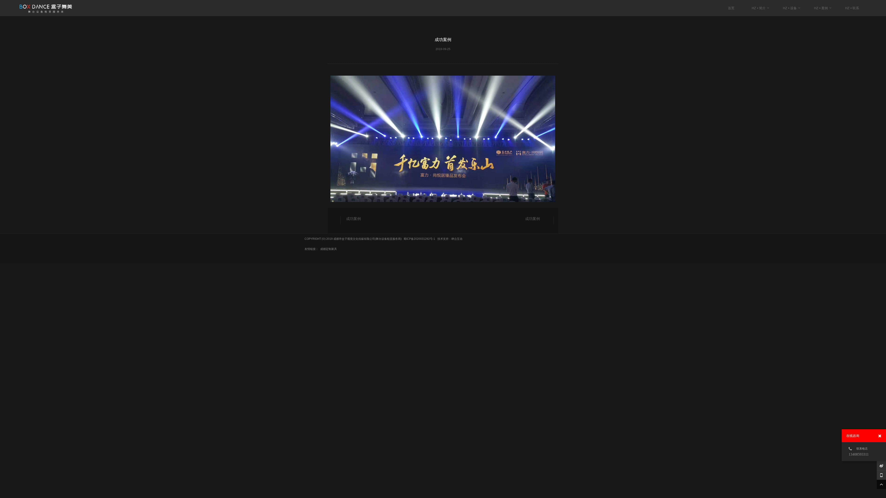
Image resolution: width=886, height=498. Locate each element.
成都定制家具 (328, 249)
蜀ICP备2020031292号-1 (419, 238)
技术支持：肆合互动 (449, 238)
